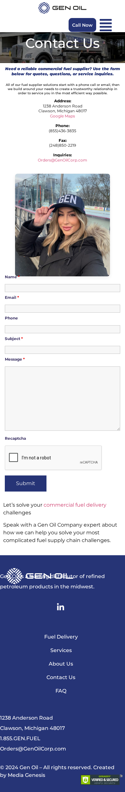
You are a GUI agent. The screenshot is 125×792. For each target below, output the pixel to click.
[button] (105, 25)
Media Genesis (26, 775)
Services (61, 650)
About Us (61, 664)
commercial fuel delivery (75, 505)
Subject (14, 338)
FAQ (60, 691)
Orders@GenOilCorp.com (62, 160)
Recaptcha (15, 438)
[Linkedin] (60, 607)
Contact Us (60, 677)
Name (12, 276)
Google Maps (62, 116)
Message (15, 359)
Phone (11, 318)
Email (12, 297)
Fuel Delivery (61, 637)
